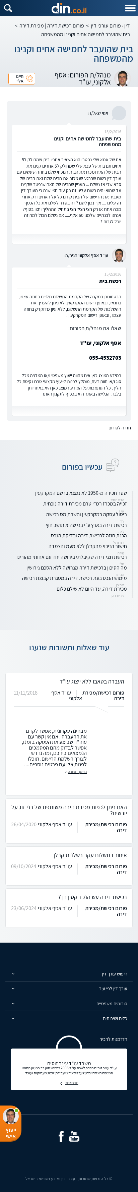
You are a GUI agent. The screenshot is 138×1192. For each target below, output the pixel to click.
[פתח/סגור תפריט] (130, 8)
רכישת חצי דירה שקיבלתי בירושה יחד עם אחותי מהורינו (71, 556)
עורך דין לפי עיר (113, 988)
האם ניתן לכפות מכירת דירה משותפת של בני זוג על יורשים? (69, 810)
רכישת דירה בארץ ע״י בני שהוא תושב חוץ (86, 525)
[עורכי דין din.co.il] (69, 8)
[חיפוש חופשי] (8, 8)
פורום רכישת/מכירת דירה (103, 695)
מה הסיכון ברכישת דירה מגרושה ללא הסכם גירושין (76, 567)
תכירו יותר (71, 1083)
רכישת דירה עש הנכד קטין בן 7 (92, 897)
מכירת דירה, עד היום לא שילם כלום (92, 588)
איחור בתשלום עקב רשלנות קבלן (90, 855)
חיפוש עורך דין (114, 973)
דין (127, 25)
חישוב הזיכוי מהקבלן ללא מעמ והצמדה (88, 546)
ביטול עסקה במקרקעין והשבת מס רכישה (86, 514)
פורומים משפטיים (111, 1003)
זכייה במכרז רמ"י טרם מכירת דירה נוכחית (85, 503)
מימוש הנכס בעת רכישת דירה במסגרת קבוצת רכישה (74, 578)
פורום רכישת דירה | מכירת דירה (51, 25)
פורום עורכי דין (106, 25)
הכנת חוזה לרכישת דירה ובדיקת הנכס (89, 535)
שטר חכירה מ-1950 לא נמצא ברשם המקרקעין (81, 492)
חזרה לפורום (120, 428)
